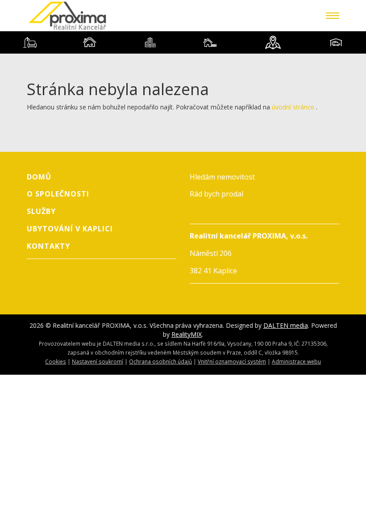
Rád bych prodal (216, 194)
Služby (41, 211)
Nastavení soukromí (97, 361)
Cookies (55, 361)
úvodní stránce (293, 107)
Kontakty (48, 246)
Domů (39, 177)
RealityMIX (186, 334)
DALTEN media (285, 325)
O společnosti (58, 194)
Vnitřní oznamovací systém (232, 361)
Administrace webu (296, 361)
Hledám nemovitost (222, 177)
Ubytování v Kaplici (70, 229)
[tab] (30, 42)
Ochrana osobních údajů (160, 361)
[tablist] (183, 42)
